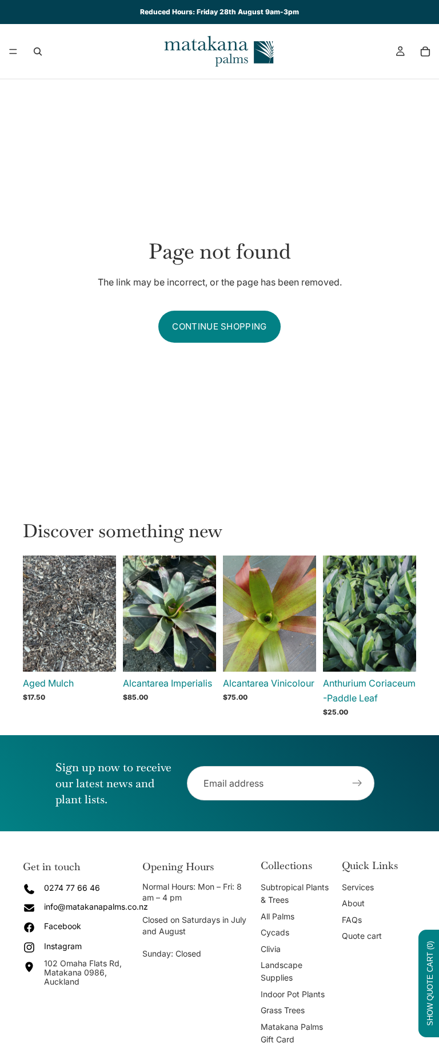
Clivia (271, 949)
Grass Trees (283, 1010)
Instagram (63, 946)
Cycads (275, 932)
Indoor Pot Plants (293, 994)
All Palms (277, 916)
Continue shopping (219, 326)
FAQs (352, 920)
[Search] (37, 51)
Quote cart (362, 936)
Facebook (62, 926)
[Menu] (13, 51)
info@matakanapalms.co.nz (96, 906)
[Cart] (425, 51)
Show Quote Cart (430, 983)
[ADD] (198, 654)
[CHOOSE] (98, 654)
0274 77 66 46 (72, 888)
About (353, 903)
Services (358, 887)
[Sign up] (357, 783)
